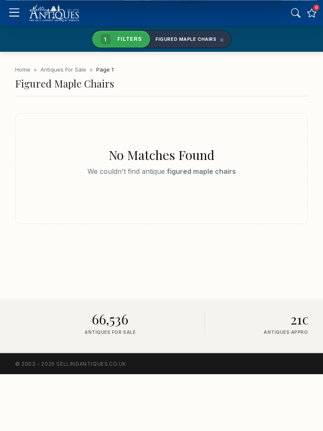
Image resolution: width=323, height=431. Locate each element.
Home (22, 69)
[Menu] (14, 13)
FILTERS (123, 38)
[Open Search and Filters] (295, 13)
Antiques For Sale (63, 69)
